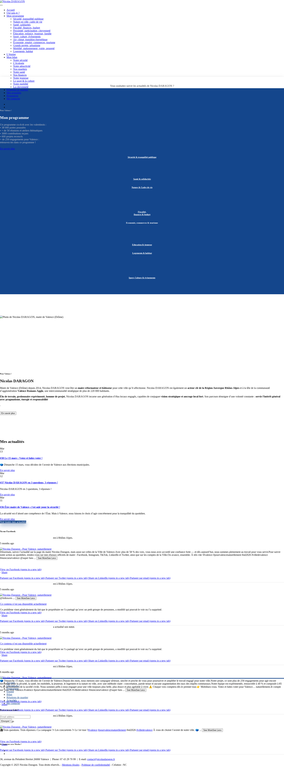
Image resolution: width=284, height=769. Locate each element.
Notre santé (19, 72)
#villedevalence (144, 730)
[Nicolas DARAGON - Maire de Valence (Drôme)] (12, 1)
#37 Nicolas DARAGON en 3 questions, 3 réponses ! (29, 482)
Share (4, 572)
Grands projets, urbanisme (26, 45)
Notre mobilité (20, 83)
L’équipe (11, 54)
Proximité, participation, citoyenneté (31, 30)
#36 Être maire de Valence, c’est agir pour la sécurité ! (30, 507)
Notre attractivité (21, 66)
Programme (13, 688)
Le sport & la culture (24, 81)
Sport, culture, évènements (27, 36)
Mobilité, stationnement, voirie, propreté (34, 48)
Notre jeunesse (20, 78)
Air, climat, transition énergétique (30, 39)
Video (4, 563)
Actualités (12, 700)
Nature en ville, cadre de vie (27, 21)
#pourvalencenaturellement (112, 730)
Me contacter (13, 98)
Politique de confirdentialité (96, 764)
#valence (92, 730)
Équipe (10, 691)
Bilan (9, 694)
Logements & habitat (142, 253)
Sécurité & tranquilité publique (142, 157)
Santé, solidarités (22, 24)
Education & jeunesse (142, 244)
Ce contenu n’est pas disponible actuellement (23, 604)
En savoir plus (7, 148)
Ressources (12, 95)
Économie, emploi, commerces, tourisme (34, 42)
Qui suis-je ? (13, 12)
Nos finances (20, 75)
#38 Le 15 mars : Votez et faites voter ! (21, 458)
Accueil (11, 10)
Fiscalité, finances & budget (142, 213)
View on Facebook (20, 569)
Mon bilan (12, 57)
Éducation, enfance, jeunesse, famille (32, 33)
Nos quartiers (20, 69)
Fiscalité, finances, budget (26, 27)
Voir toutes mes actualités (13, 522)
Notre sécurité (20, 60)
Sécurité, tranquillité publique (28, 18)
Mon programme (15, 15)
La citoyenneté (20, 86)
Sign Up (6, 721)
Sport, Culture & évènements (142, 277)
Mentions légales (70, 764)
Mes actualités (14, 92)
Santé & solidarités (142, 179)
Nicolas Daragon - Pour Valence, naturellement (26, 537)
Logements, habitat (23, 51)
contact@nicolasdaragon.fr (101, 759)
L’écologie (18, 63)
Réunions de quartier (17, 89)
